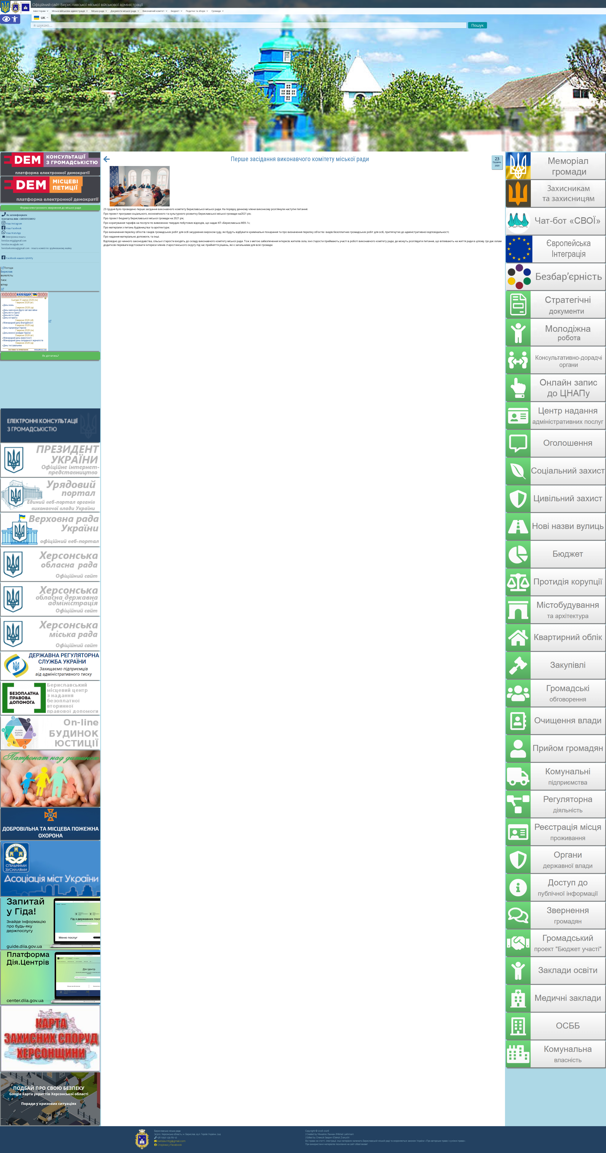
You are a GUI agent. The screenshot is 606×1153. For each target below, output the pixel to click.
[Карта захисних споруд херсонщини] (52, 1070)
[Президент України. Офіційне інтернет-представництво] (52, 459)
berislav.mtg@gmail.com (171, 1141)
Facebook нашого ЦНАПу (19, 258)
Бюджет (175, 10)
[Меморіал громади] (555, 178)
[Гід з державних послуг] (52, 948)
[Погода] (2, 268)
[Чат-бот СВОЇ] (555, 233)
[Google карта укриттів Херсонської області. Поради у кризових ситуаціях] (52, 1124)
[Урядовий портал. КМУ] (52, 494)
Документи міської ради (123, 10)
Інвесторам (39, 10)
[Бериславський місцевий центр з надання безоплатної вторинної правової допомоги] (52, 697)
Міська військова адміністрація (68, 10)
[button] (10, 19)
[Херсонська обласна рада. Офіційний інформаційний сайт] (52, 564)
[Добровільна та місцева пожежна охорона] (52, 823)
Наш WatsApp (13, 233)
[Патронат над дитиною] (52, 778)
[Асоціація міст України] (52, 868)
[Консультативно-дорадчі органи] (555, 357)
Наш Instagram (14, 223)
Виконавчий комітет (153, 10)
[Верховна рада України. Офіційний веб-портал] (52, 529)
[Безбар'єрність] (555, 287)
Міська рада (97, 10)
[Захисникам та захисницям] (555, 205)
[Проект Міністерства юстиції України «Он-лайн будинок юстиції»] (52, 732)
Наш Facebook (13, 228)
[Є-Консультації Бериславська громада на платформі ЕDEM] (52, 163)
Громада (216, 10)
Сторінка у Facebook (169, 1144)
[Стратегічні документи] (555, 302)
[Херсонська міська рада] (52, 633)
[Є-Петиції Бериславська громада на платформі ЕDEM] (52, 189)
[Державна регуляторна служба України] (52, 665)
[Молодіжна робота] (555, 330)
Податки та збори (195, 10)
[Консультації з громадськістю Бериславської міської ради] (52, 425)
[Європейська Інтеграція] (555, 260)
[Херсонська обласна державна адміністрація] (52, 598)
